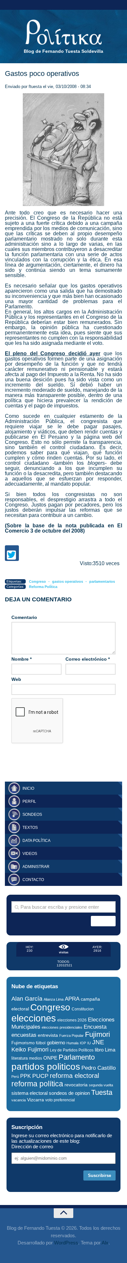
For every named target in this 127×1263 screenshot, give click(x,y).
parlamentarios (102, 581)
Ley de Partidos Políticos (71, 1050)
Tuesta (101, 1092)
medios (35, 1058)
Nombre (21, 659)
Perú (15, 1077)
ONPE (50, 1058)
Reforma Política (43, 586)
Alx (105, 1242)
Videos (29, 853)
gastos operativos (67, 581)
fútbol (41, 1043)
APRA (72, 999)
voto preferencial (60, 1100)
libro (99, 1049)
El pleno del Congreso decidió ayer (52, 353)
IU (89, 1043)
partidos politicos (45, 1067)
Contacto (33, 879)
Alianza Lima (54, 999)
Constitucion (83, 1009)
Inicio (28, 788)
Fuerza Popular (71, 1035)
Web (16, 679)
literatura (19, 1058)
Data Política (36, 840)
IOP (83, 1043)
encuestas (23, 1035)
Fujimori (97, 1034)
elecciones (33, 1018)
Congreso (37, 581)
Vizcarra (35, 1099)
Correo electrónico (87, 659)
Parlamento (77, 1057)
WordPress (66, 1242)
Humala (72, 1043)
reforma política (37, 1083)
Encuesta (95, 1027)
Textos (30, 827)
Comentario (24, 617)
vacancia (18, 1100)
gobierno (56, 1042)
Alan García (26, 998)
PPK (25, 1076)
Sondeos (32, 814)
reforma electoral (74, 1075)
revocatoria (76, 1084)
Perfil (29, 801)
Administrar (35, 866)
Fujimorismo (23, 1042)
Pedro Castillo (98, 1068)
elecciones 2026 (72, 1020)
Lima (110, 1049)
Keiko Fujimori (30, 1049)
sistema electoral (29, 1093)
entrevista (48, 1035)
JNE (98, 1042)
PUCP (40, 1076)
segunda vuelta (101, 1085)
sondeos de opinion (69, 1093)
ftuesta (35, 86)
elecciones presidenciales (62, 1027)
